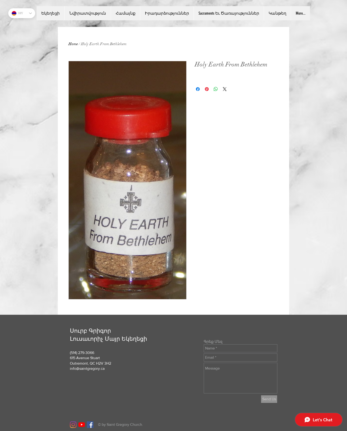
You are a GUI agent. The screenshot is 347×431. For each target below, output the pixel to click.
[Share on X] (225, 89)
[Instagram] (73, 424)
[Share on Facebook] (198, 89)
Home (73, 44)
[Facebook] (90, 424)
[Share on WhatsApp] (216, 89)
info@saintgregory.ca (87, 368)
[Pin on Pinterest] (207, 89)
